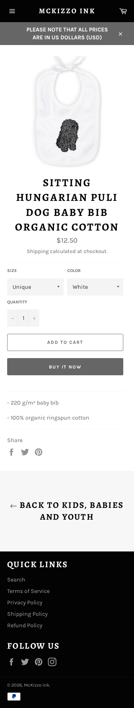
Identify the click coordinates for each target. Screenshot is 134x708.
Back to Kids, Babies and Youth (70, 511)
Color (74, 270)
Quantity (17, 302)
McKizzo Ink (67, 11)
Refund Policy (24, 625)
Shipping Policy (27, 613)
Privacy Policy (24, 602)
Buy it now (65, 367)
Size (12, 270)
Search (16, 579)
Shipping (38, 251)
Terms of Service (28, 591)
